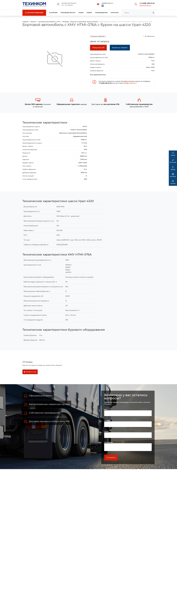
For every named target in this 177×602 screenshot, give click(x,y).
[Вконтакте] (103, 5)
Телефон (107, 420)
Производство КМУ (68, 12)
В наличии (53, 12)
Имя (106, 409)
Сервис (89, 12)
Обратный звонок (145, 5)
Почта (106, 431)
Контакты (115, 12)
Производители (101, 12)
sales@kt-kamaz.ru (107, 3)
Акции (80, 12)
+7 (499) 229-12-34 (147, 3)
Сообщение (108, 442)
